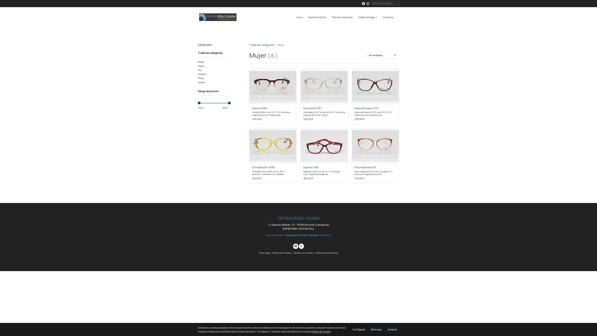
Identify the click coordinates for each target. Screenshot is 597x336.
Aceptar (392, 329)
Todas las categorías (261, 45)
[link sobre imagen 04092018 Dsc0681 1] (324, 86)
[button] (368, 17)
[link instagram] (368, 3)
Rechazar (376, 329)
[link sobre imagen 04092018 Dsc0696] (272, 146)
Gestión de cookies (303, 252)
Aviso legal (264, 252)
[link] (217, 17)
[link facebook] (363, 3)
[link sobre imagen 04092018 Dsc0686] (375, 146)
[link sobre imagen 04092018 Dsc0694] (375, 86)
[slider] (199, 103)
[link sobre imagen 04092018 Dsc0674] (324, 146)
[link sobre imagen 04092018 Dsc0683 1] (272, 86)
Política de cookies (282, 252)
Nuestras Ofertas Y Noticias (302, 235)
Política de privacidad (326, 252)
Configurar (358, 329)
